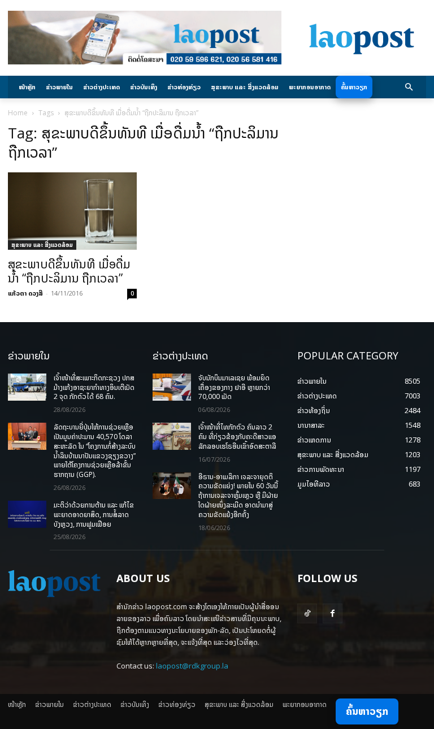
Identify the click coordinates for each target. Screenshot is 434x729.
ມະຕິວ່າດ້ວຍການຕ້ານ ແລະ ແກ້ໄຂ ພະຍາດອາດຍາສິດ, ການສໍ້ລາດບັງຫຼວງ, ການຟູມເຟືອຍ (94, 514)
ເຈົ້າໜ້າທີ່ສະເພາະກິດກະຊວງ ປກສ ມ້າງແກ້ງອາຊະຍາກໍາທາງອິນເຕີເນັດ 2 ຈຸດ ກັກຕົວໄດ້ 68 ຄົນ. (94, 387)
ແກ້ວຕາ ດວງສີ (25, 293)
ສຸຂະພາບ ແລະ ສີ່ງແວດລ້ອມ (42, 245)
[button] (409, 87)
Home (18, 113)
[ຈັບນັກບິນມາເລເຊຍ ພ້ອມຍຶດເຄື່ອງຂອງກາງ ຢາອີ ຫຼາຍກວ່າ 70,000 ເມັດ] (172, 387)
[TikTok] (307, 613)
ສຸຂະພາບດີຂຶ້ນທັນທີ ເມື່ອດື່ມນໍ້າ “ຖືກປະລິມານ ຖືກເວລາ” (69, 271)
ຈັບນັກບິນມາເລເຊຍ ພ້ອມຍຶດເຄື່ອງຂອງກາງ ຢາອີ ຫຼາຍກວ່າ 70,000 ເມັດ (234, 387)
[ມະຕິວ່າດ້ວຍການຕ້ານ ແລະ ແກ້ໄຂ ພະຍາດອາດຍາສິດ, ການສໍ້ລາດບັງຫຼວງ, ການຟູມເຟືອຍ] (27, 514)
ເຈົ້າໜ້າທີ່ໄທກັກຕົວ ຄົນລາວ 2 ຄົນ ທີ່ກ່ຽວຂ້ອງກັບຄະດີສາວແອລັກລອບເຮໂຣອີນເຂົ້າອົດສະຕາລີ (237, 436)
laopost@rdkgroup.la (192, 666)
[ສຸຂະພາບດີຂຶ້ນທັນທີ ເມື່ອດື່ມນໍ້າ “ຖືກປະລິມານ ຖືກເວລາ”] (72, 211)
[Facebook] (332, 613)
